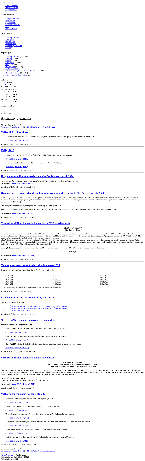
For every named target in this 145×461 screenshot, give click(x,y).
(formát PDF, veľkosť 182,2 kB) (17, 433)
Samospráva (9, 63)
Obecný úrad (10, 67)
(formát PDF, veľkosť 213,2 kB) (17, 402)
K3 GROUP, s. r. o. (8, 455)
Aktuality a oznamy (12, 57)
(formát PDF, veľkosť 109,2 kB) (17, 348)
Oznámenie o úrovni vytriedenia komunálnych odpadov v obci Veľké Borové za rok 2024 (52, 192)
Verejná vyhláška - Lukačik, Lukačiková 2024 (27, 357)
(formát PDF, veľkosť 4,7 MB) (23, 183)
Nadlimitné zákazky (12, 73)
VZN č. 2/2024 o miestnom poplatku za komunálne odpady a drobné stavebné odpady (36, 308)
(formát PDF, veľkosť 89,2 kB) (16, 332)
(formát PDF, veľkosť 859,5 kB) (17, 141)
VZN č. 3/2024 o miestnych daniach (18, 310)
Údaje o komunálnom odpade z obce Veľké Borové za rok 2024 (37, 176)
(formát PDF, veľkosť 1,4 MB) (16, 167)
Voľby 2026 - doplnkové (14, 131)
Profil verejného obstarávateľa (16, 75)
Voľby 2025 (7, 150)
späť (3, 111)
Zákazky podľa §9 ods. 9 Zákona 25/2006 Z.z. (22, 71)
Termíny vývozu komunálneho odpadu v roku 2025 (30, 265)
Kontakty (8, 59)
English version (11, 10)
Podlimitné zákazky (12, 69)
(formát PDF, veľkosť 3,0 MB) (23, 213)
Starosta (8, 61)
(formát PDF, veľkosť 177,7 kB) (17, 418)
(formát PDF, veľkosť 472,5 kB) (23, 256)
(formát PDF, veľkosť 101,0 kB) (17, 340)
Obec (7, 65)
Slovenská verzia (11, 6)
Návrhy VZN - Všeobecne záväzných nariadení (28, 319)
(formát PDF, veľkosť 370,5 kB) (23, 384)
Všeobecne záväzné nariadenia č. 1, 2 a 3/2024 (27, 297)
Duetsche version (11, 8)
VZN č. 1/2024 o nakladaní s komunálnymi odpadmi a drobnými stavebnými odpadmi (36, 306)
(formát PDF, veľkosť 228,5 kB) (17, 426)
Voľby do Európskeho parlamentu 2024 (24, 393)
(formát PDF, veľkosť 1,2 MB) (16, 159)
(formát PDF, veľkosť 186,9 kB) (17, 410)
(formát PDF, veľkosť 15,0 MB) (17, 441)
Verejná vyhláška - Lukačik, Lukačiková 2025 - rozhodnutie (35, 223)
